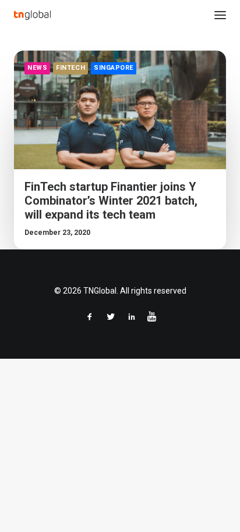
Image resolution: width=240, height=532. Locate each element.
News (37, 68)
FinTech (70, 68)
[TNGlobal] (32, 15)
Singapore (113, 68)
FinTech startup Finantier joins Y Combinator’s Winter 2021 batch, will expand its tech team (110, 201)
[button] (220, 15)
